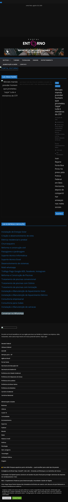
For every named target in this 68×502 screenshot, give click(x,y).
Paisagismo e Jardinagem (13, 251)
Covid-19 (4, 413)
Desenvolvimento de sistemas (15, 263)
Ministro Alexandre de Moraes (59, 139)
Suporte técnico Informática (14, 255)
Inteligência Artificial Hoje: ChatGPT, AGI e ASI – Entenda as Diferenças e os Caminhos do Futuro (31, 471)
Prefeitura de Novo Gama (9, 384)
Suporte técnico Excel (11, 259)
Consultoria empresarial (12, 299)
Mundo (3, 431)
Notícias (6, 60)
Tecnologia (26, 60)
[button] (10, 60)
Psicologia (4, 446)
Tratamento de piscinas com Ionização (19, 287)
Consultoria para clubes (12, 303)
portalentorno (60, 122)
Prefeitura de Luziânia (8, 380)
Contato (23, 64)
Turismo (16, 60)
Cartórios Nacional (7, 395)
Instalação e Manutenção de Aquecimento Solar (23, 291)
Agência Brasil (5, 358)
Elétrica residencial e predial (14, 239)
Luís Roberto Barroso (58, 131)
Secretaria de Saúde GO (8, 369)
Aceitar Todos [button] (17, 498)
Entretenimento (47, 60)
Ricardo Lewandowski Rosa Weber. (59, 145)
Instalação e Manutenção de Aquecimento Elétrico (24, 295)
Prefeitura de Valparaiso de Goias (11, 377)
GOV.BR (3, 351)
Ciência (3, 409)
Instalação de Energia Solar (13, 231)
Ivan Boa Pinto (58, 128)
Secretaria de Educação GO (9, 366)
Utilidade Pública (6, 457)
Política (58, 86)
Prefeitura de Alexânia (8, 388)
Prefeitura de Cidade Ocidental (11, 373)
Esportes (4, 424)
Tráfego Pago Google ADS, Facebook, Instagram (23, 271)
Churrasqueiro (8, 243)
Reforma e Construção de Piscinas (17, 275)
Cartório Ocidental (7, 392)
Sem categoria (5, 450)
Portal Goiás (5, 362)
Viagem (3, 461)
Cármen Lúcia (59, 124)
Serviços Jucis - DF (6, 354)
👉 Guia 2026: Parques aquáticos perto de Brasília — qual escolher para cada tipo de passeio (30, 467)
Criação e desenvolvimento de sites (17, 235)
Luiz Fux (57, 136)
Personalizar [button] (6, 498)
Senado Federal (6, 343)
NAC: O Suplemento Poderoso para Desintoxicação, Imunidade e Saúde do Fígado (26, 480)
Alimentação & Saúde (10, 64)
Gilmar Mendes (59, 126)
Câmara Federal (6, 347)
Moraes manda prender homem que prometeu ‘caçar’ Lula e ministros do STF (60, 102)
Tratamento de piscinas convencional (18, 279)
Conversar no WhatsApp (12, 313)
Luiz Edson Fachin (60, 134)
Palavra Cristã (5, 439)
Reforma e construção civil (13, 247)
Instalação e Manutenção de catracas (18, 307)
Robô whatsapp (8, 267)
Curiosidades (5, 416)
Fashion (35, 60)
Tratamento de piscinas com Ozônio (18, 283)
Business (4, 405)
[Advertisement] (34, 23)
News (57, 83)
